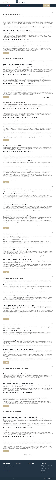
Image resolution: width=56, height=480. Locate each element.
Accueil (4, 5)
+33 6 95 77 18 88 (22, 2)
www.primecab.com (44, 472)
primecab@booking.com (45, 468)
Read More (6, 52)
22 (29, 454)
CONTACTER (46, 5)
